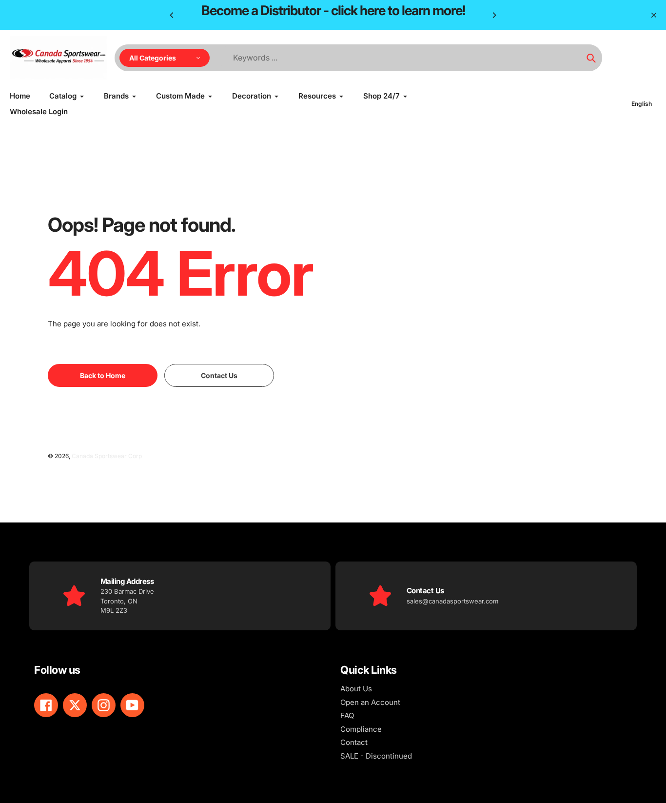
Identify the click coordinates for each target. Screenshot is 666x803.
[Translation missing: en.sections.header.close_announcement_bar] (654, 15)
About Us (356, 688)
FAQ (347, 715)
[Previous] (172, 15)
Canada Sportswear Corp (107, 456)
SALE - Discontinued (376, 756)
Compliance (361, 729)
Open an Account (370, 702)
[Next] (494, 15)
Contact (354, 742)
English (641, 103)
